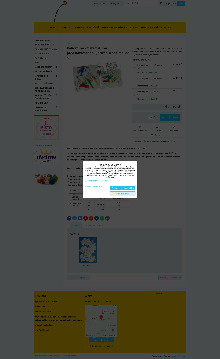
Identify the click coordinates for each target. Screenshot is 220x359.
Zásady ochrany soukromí (96, 180)
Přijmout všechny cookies (123, 188)
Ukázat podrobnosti (93, 186)
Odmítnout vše (122, 193)
